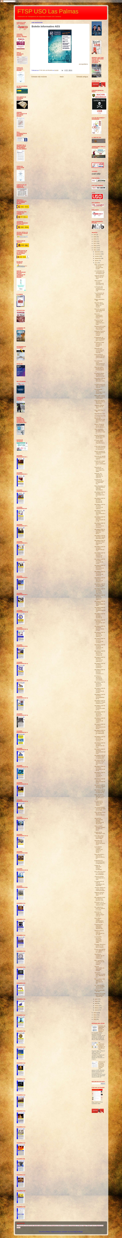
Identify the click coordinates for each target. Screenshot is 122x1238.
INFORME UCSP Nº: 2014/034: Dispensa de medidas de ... (100, 653)
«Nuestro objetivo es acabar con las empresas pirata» (100, 889)
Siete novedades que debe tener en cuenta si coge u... (100, 431)
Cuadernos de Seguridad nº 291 (100, 833)
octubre (97, 256)
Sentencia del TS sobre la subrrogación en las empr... (99, 932)
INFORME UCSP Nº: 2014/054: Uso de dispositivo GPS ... (100, 537)
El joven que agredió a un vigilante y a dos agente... (100, 951)
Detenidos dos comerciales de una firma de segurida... (99, 350)
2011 (95, 1017)
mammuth (64, 1231)
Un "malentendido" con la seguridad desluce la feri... (99, 987)
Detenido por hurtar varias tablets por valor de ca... (100, 310)
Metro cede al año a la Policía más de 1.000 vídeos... (100, 397)
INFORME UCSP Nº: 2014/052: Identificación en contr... (100, 548)
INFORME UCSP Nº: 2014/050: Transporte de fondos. (100, 561)
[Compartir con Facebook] (70, 70)
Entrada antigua (82, 77)
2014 (95, 250)
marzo (97, 1005)
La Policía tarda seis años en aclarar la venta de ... (100, 386)
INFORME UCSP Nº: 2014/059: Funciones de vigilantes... (100, 506)
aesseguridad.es (83, 64)
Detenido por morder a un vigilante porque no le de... (99, 914)
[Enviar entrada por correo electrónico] (62, 70)
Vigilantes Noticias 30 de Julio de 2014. (99, 277)
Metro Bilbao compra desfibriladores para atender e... (100, 920)
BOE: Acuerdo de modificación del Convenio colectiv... (99, 962)
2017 (95, 243)
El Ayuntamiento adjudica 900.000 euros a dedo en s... (100, 356)
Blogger (81, 1231)
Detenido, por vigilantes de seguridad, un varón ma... (99, 475)
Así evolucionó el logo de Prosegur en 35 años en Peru (102, 1046)
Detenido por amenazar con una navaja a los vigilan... (99, 469)
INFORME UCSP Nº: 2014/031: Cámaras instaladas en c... (100, 671)
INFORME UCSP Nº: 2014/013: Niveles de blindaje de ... (100, 786)
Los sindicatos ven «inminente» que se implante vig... (100, 272)
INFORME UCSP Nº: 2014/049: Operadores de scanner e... (100, 567)
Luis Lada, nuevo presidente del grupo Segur (99, 837)
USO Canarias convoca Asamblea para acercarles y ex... (100, 282)
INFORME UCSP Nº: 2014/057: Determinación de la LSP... (100, 519)
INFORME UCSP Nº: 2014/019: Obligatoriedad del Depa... (100, 751)
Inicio (62, 77)
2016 (95, 245)
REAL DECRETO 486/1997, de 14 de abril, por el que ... (99, 797)
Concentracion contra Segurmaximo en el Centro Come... (100, 363)
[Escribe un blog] (67, 70)
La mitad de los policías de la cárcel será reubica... (99, 803)
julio (96, 262)
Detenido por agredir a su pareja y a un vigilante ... (100, 458)
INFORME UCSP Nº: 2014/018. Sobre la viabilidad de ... (100, 757)
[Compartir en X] (68, 70)
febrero (97, 1007)
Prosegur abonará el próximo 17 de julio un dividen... (100, 946)
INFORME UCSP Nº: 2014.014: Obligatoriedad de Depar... (100, 781)
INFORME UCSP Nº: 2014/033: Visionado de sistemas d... (100, 659)
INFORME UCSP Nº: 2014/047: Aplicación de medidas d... (100, 580)
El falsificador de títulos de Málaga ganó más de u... (100, 339)
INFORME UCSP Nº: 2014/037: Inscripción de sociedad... (100, 640)
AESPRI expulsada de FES (99, 991)
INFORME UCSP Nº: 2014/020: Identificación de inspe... (100, 745)
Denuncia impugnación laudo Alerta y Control (99, 316)
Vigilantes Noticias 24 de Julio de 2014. (99, 407)
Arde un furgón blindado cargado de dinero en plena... (100, 828)
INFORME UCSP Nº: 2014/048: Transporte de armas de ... (100, 573)
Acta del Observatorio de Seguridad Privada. (99, 968)
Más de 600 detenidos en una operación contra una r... (100, 420)
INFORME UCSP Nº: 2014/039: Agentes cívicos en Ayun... (100, 628)
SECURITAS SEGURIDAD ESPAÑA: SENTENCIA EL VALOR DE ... (99, 821)
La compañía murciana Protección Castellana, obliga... (98, 939)
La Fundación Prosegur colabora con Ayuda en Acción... (99, 849)
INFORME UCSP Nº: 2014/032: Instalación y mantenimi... (100, 665)
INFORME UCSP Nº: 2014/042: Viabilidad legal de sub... (100, 609)
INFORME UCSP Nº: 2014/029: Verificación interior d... (100, 684)
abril (96, 1003)
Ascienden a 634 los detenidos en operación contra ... (100, 380)
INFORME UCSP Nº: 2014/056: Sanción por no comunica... (100, 525)
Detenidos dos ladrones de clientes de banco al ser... (100, 842)
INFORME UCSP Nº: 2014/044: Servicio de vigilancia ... (100, 597)
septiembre (98, 258)
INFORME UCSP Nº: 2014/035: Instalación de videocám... (100, 647)
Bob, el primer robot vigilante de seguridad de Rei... (100, 981)
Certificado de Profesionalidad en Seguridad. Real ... (99, 481)
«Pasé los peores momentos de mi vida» (100, 878)
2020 (95, 236)
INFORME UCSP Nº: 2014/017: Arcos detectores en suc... (100, 762)
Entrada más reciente (39, 77)
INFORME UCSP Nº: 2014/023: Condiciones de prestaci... (100, 690)
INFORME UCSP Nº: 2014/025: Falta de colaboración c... (100, 732)
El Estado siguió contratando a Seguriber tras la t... (99, 442)
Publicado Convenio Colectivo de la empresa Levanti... (100, 333)
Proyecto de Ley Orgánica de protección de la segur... (99, 322)
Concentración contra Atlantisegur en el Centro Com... (100, 391)
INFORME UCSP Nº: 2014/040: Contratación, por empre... (100, 622)
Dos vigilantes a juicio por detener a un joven (100, 908)
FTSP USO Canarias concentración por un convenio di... (100, 448)
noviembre (98, 254)
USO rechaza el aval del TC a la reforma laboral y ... (100, 814)
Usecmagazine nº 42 (100, 416)
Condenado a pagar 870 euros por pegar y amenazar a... (100, 463)
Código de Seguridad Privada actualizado (98, 867)
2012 (95, 1015)
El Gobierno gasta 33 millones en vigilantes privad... (100, 375)
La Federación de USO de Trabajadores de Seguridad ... (99, 883)
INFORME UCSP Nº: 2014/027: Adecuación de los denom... (100, 726)
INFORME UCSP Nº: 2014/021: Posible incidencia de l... (100, 702)
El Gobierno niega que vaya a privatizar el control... (99, 344)
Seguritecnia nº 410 (100, 413)
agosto (97, 260)
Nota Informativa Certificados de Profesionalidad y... (99, 369)
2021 (95, 234)
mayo (96, 1001)
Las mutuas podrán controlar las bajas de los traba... (100, 809)
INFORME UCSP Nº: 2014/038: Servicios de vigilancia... (100, 634)
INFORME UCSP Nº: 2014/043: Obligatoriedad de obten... (100, 603)
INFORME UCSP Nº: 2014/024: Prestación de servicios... (100, 738)
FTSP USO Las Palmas (47, 11)
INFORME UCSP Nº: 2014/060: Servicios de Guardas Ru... (100, 500)
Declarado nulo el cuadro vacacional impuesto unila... (100, 904)
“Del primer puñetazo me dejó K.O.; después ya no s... (100, 974)
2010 (95, 1019)
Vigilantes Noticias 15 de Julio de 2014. (99, 894)
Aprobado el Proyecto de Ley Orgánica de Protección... (99, 956)
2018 (95, 241)
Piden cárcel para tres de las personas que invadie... (99, 266)
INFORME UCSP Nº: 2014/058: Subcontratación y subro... (100, 512)
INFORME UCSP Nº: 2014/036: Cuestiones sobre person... (100, 707)
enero (96, 1010)
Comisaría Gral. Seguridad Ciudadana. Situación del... (99, 926)
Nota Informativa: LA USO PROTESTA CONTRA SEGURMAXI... (100, 488)
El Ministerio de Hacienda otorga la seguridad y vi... (100, 862)
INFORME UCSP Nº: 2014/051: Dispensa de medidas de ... (100, 555)
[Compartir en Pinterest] (71, 70)
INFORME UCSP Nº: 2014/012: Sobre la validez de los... (100, 791)
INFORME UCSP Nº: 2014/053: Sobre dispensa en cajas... (100, 542)
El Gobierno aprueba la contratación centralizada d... (99, 678)
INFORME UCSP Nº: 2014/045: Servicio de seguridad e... (100, 591)
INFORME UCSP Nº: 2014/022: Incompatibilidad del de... (100, 696)
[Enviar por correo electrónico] (65, 70)
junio (96, 999)
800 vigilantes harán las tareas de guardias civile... (100, 899)
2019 (95, 239)
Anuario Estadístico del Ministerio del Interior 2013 (100, 437)
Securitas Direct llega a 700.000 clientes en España (99, 305)
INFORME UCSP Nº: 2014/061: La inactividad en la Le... (100, 494)
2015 (95, 247)
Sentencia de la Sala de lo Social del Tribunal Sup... (100, 328)
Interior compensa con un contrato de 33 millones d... (100, 426)
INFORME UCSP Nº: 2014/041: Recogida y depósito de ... (100, 616)
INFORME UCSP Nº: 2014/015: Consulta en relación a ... (100, 774)
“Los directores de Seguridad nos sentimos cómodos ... (99, 295)
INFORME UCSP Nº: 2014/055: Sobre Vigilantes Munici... (100, 531)
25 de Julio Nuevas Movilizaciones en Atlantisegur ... (100, 402)
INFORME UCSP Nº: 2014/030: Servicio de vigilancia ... (100, 714)
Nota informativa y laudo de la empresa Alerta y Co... (100, 856)
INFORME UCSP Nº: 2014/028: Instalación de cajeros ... (100, 720)
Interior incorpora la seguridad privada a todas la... (100, 453)
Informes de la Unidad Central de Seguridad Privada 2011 (102, 1065)
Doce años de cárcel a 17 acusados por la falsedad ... (100, 873)
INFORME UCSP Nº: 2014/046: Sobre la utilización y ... (100, 585)
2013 (95, 1012)
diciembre (97, 251)
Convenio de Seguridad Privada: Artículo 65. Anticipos (102, 1028)
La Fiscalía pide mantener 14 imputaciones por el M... (100, 289)
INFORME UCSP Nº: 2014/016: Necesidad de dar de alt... (100, 768)
